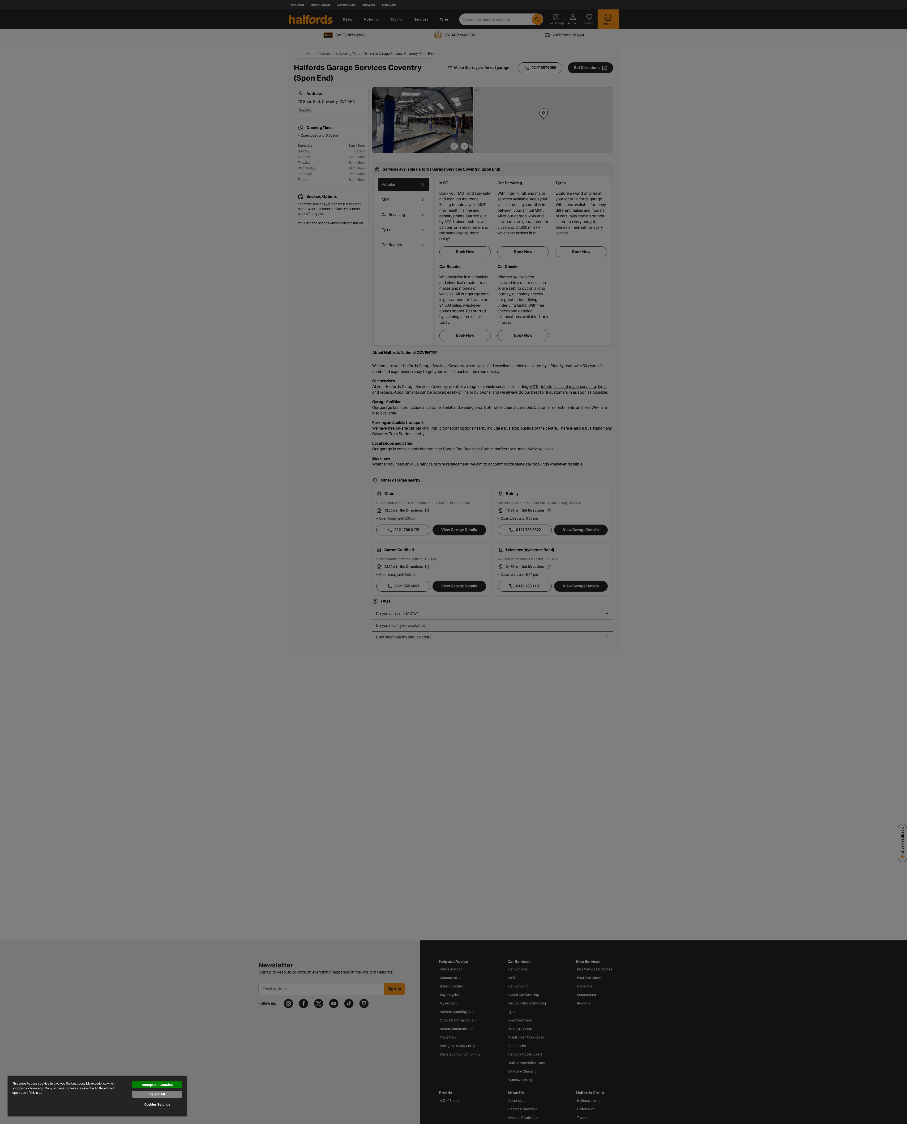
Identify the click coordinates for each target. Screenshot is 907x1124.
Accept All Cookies (157, 1085)
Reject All (157, 1094)
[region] (97, 1096)
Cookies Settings (157, 1104)
